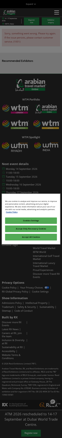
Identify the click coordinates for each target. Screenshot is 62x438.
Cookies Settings (31, 220)
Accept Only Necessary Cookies (31, 229)
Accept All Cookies (31, 237)
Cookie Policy (11, 212)
